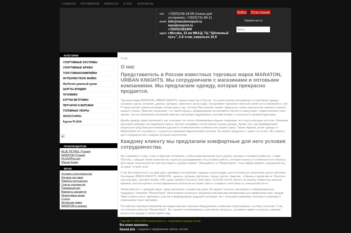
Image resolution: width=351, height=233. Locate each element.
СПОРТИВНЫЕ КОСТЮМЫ (80, 62)
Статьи (65, 198)
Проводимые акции (73, 195)
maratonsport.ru (180, 25)
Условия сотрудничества (76, 173)
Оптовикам (89, 3)
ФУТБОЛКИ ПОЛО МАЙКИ (79, 78)
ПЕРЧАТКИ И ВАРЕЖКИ (78, 105)
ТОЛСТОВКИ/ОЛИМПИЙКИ (80, 73)
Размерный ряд (70, 188)
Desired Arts (127, 229)
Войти (241, 12)
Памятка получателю (74, 180)
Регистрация (260, 12)
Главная (69, 3)
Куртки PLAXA (72, 121)
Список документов (73, 184)
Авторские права (71, 202)
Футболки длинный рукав (80, 83)
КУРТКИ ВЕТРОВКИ (75, 99)
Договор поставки (72, 177)
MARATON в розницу (74, 205)
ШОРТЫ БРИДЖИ (74, 89)
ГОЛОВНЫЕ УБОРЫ (76, 110)
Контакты (145, 3)
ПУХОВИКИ (70, 94)
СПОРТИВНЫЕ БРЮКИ (78, 67)
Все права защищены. (134, 224)
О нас (127, 3)
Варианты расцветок (74, 191)
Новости (111, 3)
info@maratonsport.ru (185, 21)
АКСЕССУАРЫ (72, 116)
